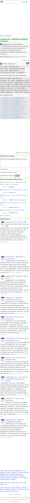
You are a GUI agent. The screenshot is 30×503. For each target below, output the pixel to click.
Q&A (22, 489)
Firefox (8, 472)
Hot (6, 482)
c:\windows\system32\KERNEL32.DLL (13, 102)
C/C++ (24, 470)
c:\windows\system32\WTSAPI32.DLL (13, 113)
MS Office (3, 476)
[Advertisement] (15, 19)
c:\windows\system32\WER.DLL (11, 115)
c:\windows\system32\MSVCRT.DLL (12, 98)
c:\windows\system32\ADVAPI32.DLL (13, 106)
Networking (10, 476)
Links (18, 489)
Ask (5, 484)
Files (1, 489)
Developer (8, 487)
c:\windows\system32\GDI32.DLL (12, 112)
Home (2, 35)
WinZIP (13, 479)
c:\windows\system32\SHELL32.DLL (12, 108)
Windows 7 (8, 35)
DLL (26, 487)
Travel (8, 491)
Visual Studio (23, 477)
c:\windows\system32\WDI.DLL (11, 104)
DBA (13, 487)
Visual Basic (15, 477)
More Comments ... (5, 215)
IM (19, 472)
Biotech (26, 489)
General (13, 472)
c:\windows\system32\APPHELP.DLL (12, 117)
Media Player (4, 474)
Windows (18, 487)
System (8, 477)
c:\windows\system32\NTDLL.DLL (12, 100)
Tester (2, 487)
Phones (2, 491)
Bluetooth (19, 470)
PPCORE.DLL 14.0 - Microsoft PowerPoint (14, 189)
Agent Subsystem (9, 470)
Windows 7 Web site (20, 56)
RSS (25, 482)
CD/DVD (2, 472)
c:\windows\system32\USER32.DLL (12, 110)
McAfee (26, 472)
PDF (16, 476)
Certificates (7, 489)
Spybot (2, 477)
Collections (15, 482)
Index (21, 482)
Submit (17, 175)
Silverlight (21, 476)
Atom (2, 484)
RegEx (14, 489)
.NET (1, 470)
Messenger (19, 474)
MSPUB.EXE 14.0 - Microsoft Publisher (13, 210)
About (9, 482)
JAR (23, 487)
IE (17, 472)
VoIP (1, 479)
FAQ (11, 491)
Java (22, 472)
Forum (16, 491)
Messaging (12, 474)
